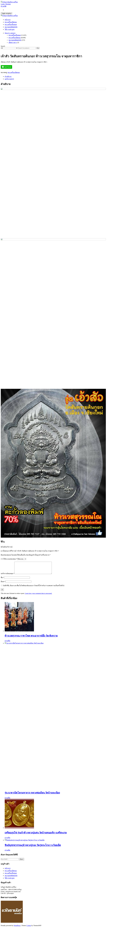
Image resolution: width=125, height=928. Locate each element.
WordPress (17, 925)
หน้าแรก (8, 19)
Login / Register (6, 4)
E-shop (29, 925)
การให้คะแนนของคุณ (9, 559)
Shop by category (10, 33)
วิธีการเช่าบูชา (10, 29)
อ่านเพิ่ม (7, 641)
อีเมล (3, 581)
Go (38, 48)
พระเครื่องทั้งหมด (11, 24)
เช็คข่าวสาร (13, 42)
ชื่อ (2, 577)
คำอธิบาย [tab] (8, 76)
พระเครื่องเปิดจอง (11, 22)
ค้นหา (21, 859)
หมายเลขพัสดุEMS (11, 27)
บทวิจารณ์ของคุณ (7, 573)
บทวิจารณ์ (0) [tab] (9, 79)
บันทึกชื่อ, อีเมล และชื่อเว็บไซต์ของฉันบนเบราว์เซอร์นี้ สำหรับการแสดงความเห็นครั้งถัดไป (33, 585)
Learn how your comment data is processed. (38, 593)
